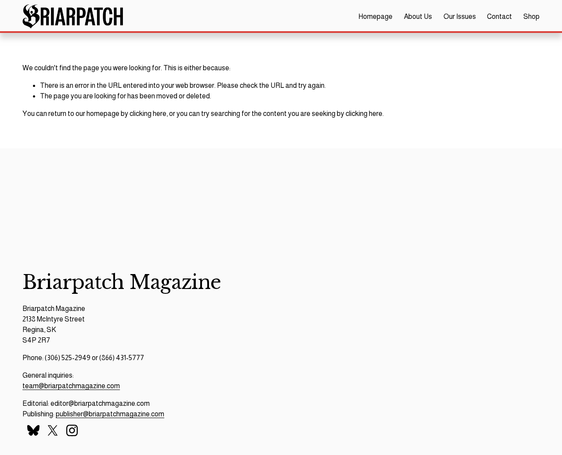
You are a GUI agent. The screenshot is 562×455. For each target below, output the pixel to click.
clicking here (148, 113)
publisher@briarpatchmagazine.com (110, 414)
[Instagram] (72, 430)
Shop (531, 16)
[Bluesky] (33, 430)
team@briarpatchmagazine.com (71, 386)
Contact (499, 16)
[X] (53, 430)
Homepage (375, 16)
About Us (418, 16)
